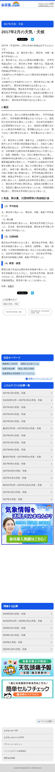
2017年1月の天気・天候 (14, 393)
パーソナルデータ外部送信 (15, 751)
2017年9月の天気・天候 (14, 463)
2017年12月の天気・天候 (15, 492)
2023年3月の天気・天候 (14, 614)
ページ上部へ (47, 721)
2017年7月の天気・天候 (14, 442)
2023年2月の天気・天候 (14, 628)
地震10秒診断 (9, 368)
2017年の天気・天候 (12, 499)
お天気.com (10, 5)
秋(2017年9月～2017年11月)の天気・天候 (22, 485)
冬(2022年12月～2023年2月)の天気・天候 (22, 621)
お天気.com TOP (11, 731)
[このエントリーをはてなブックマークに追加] (32, 40)
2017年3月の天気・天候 (14, 407)
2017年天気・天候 (13, 24)
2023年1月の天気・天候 (14, 635)
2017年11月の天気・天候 (14, 478)
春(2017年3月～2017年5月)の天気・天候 (22, 428)
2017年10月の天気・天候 (15, 471)
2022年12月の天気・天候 (15, 649)
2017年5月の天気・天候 (14, 421)
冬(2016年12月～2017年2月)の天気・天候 (22, 400)
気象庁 (11, 286)
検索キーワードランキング (40, 378)
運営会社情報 (9, 758)
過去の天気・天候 (10, 304)
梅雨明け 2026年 (10, 364)
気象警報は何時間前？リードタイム (18, 373)
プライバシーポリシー (13, 744)
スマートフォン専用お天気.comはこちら (46, 5)
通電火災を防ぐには (30, 364)
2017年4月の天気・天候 (14, 414)
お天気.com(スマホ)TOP (14, 737)
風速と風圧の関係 (26, 368)
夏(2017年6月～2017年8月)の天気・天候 (22, 457)
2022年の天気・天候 (12, 642)
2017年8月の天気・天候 (14, 449)
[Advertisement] (27, 334)
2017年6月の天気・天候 (14, 435)
